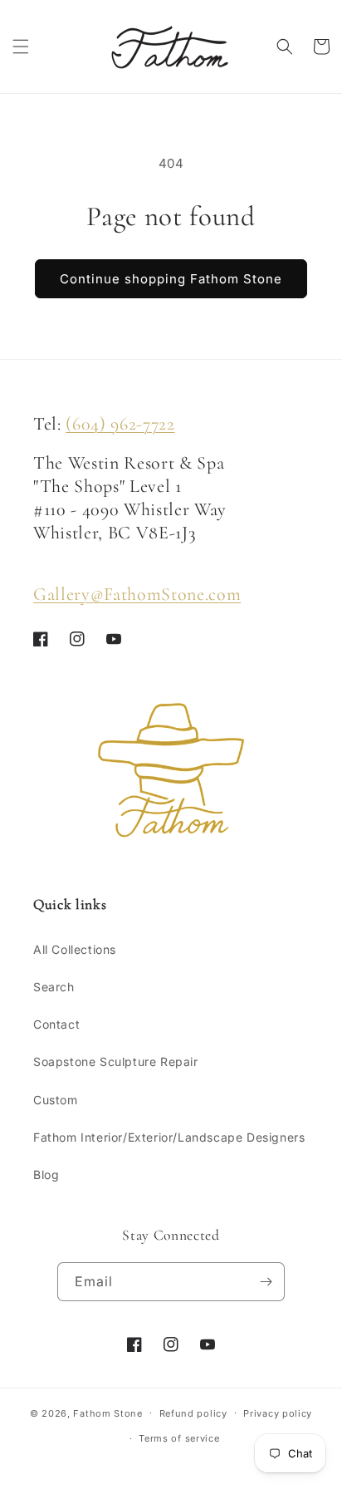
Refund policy (193, 1413)
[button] (20, 46)
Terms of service (179, 1438)
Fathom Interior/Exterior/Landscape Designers (169, 1137)
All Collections (74, 949)
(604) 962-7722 (120, 424)
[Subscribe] (265, 1281)
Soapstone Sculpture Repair (115, 1061)
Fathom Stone (107, 1412)
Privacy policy (277, 1413)
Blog (46, 1174)
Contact (56, 1024)
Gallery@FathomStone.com (137, 594)
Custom (55, 1100)
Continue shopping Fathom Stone (171, 279)
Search (54, 987)
